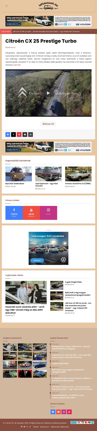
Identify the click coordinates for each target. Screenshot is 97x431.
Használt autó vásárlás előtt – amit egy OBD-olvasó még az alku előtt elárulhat (24, 309)
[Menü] (5, 6)
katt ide (17, 65)
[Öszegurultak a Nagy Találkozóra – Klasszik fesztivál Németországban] (25, 347)
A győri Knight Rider (73, 282)
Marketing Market (60, 423)
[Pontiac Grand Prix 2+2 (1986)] (78, 174)
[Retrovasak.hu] (48, 6)
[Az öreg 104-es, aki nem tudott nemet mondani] (10, 365)
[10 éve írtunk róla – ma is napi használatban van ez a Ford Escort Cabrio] (40, 365)
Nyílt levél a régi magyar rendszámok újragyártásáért (77, 293)
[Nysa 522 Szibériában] (18, 174)
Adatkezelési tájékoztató (60, 427)
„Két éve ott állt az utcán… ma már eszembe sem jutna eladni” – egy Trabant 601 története (78, 307)
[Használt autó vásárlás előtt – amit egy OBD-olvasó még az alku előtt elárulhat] (26, 292)
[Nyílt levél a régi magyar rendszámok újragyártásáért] (56, 295)
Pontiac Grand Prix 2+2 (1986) (78, 183)
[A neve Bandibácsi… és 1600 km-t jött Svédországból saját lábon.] (40, 356)
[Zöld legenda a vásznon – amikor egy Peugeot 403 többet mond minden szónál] (25, 374)
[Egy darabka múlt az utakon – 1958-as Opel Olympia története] (10, 374)
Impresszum (44, 427)
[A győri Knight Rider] (56, 285)
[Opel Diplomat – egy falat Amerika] (48, 174)
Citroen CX (49, 124)
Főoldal (35, 427)
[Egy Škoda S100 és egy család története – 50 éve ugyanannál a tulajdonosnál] (40, 374)
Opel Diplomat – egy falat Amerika (46, 184)
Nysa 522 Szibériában (14, 183)
